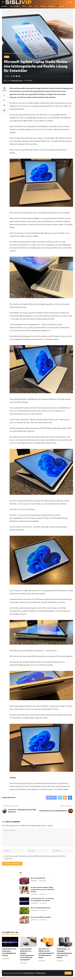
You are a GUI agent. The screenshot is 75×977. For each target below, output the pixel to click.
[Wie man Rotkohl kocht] (24, 880)
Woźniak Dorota (17, 80)
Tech (6, 56)
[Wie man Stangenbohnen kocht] (24, 910)
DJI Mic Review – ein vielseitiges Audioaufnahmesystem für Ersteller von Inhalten (64, 953)
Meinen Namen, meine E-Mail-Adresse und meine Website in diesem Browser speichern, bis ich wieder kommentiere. (34, 857)
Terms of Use (41, 973)
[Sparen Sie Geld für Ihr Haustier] (24, 920)
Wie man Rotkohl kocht (38, 878)
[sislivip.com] (18, 2)
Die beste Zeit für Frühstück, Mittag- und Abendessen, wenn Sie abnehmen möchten (42, 889)
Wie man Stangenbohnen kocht (40, 908)
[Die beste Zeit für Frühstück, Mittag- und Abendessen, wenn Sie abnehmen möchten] (24, 890)
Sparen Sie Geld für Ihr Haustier (41, 917)
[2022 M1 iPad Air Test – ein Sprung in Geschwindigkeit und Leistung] (24, 901)
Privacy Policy (29, 973)
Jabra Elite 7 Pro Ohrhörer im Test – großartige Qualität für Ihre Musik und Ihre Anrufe (46, 953)
